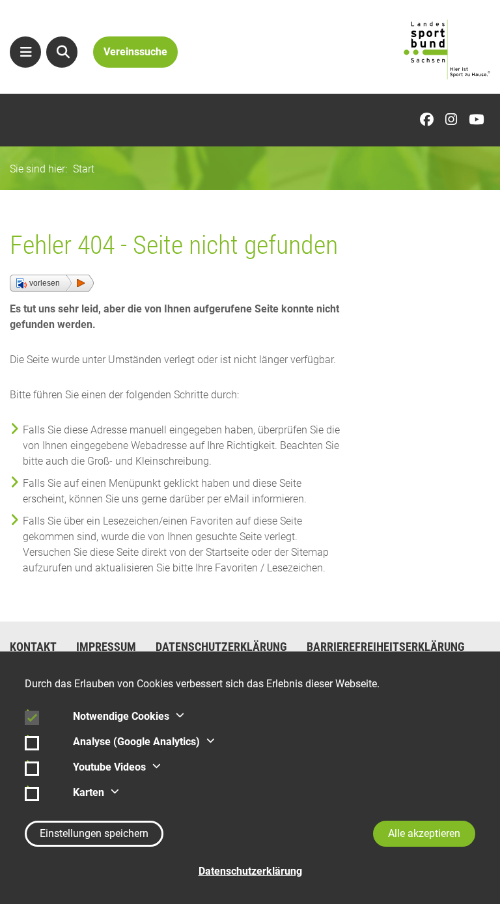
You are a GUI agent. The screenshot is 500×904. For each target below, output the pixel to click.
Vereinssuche (135, 52)
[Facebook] (430, 120)
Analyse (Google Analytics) (136, 741)
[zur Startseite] (447, 49)
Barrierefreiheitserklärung (386, 647)
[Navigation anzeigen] (25, 52)
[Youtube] (479, 120)
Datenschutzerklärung (221, 647)
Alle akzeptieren (424, 833)
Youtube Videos (109, 767)
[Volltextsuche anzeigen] (61, 52)
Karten (88, 792)
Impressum (106, 647)
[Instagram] (454, 120)
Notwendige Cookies (121, 716)
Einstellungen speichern (94, 833)
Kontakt (33, 647)
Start (83, 169)
